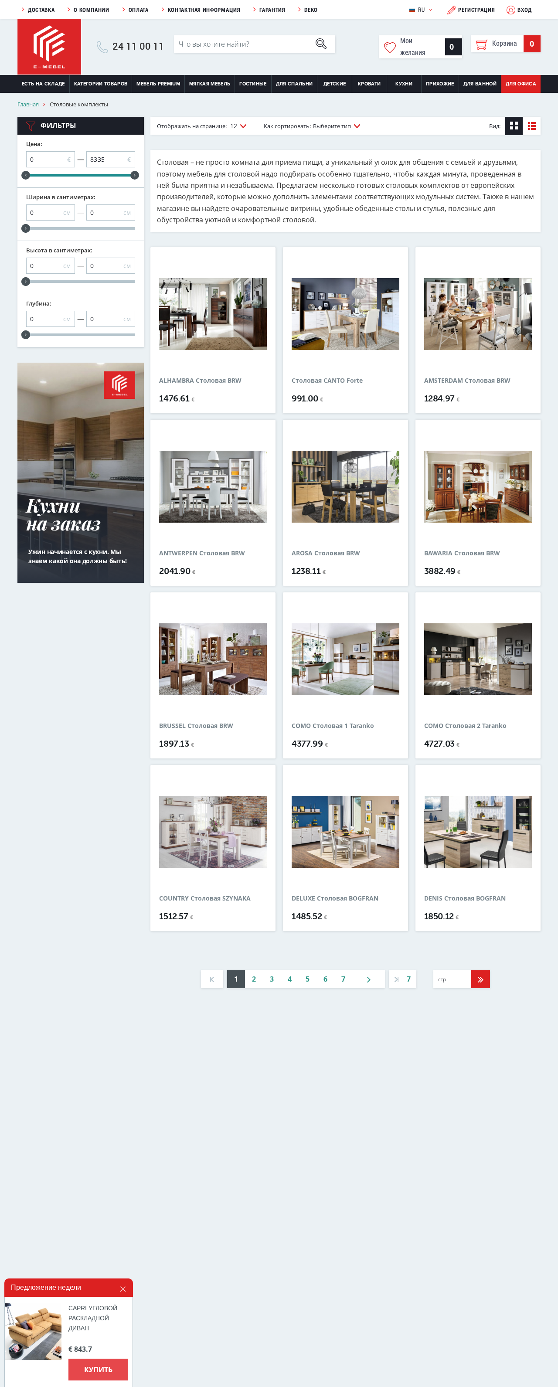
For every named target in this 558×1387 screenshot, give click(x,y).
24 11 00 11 (138, 46)
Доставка (41, 10)
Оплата (139, 10)
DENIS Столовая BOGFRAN (465, 898)
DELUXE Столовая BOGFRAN (335, 898)
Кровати (369, 84)
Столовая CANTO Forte (327, 380)
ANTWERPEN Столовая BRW (202, 553)
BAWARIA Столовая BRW (462, 553)
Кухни (403, 84)
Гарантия (272, 10)
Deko (311, 10)
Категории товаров (101, 84)
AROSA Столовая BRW (326, 553)
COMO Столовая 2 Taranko (465, 725)
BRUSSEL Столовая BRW (196, 725)
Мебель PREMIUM (158, 84)
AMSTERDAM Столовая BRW (467, 380)
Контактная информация (204, 10)
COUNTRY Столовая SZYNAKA (205, 898)
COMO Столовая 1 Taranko (333, 725)
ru (421, 10)
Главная (28, 104)
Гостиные (253, 84)
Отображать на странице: (197, 126)
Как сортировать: (307, 126)
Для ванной (480, 84)
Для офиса (521, 84)
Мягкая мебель (209, 84)
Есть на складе (43, 84)
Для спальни (294, 84)
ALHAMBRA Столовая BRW (200, 380)
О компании (91, 10)
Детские (334, 84)
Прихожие (440, 84)
